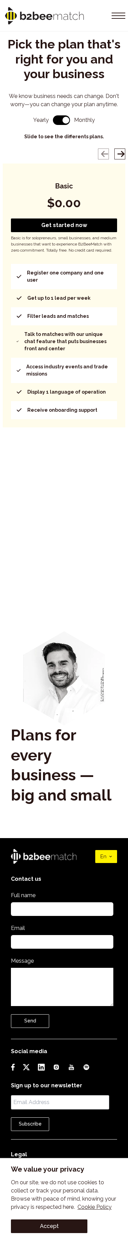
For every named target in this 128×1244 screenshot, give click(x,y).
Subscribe (30, 1124)
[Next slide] (119, 154)
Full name (23, 895)
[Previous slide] (103, 154)
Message (22, 961)
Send (30, 1020)
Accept (49, 1226)
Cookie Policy (94, 1207)
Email (18, 928)
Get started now (64, 225)
